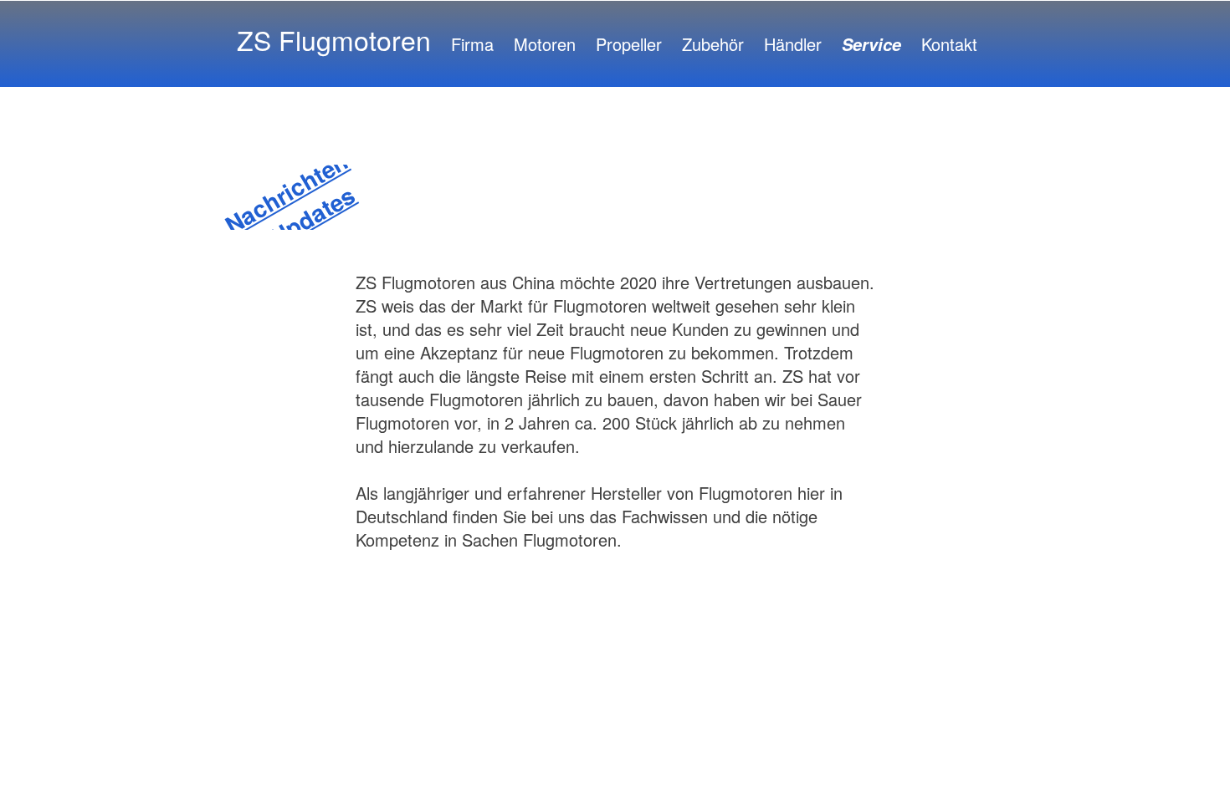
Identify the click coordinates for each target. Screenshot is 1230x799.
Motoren (545, 44)
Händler (793, 44)
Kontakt (949, 44)
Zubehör (713, 44)
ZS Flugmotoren (334, 39)
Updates (312, 215)
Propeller (629, 44)
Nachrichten (286, 193)
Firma (472, 44)
